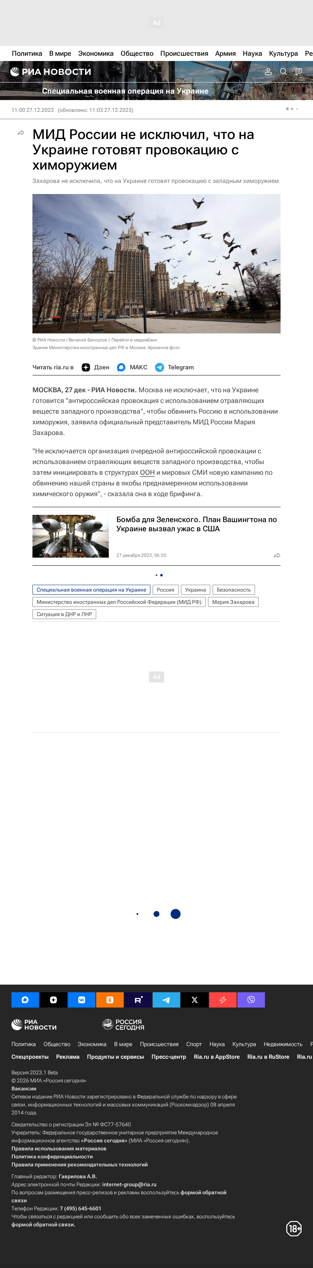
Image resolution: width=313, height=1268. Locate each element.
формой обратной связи (42, 1224)
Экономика (92, 1044)
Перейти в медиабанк (134, 340)
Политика (23, 1044)
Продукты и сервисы (115, 1056)
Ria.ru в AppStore (217, 1056)
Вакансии (23, 1088)
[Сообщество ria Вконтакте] (81, 1000)
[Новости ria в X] (194, 1000)
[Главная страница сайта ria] (49, 71)
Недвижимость (283, 1044)
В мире (123, 1044)
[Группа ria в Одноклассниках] (110, 1000)
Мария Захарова (233, 602)
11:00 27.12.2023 (32, 110)
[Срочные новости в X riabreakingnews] (223, 1000)
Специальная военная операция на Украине (91, 590)
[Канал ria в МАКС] (25, 1000)
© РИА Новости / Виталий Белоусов (69, 340)
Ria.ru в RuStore (268, 1056)
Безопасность (234, 590)
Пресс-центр (169, 1056)
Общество (57, 1044)
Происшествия (159, 1044)
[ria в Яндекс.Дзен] (53, 1000)
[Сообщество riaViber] (251, 1000)
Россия (165, 590)
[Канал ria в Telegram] (166, 1000)
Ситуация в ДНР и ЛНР (64, 614)
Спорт (194, 1044)
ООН (147, 472)
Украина (195, 590)
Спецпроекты (29, 1056)
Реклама (67, 1056)
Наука (217, 1044)
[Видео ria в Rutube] (138, 1000)
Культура (244, 1044)
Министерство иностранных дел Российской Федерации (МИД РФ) (119, 602)
